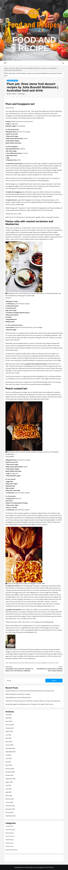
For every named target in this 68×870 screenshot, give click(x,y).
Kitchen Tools (9, 846)
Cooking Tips (9, 826)
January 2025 (9, 745)
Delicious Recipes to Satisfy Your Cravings (17, 694)
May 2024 (8, 762)
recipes (52, 663)
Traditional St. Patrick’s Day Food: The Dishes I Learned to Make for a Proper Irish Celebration (32, 701)
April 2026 (8, 718)
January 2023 (9, 802)
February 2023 (9, 799)
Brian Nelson (13, 94)
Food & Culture (10, 836)
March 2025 (8, 742)
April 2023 (8, 792)
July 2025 (8, 735)
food (30, 663)
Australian (12, 663)
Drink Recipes (9, 833)
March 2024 (8, 765)
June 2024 (8, 758)
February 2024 (9, 769)
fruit (33, 663)
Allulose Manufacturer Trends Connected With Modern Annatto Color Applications (29, 691)
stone (56, 663)
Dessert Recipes (12, 80)
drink (26, 663)
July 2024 (8, 755)
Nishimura (44, 663)
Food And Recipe (34, 44)
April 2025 (8, 738)
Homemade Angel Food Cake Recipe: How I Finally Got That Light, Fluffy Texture (29, 704)
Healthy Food (9, 843)
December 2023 (10, 772)
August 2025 (9, 731)
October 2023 (9, 775)
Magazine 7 (42, 867)
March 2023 (8, 796)
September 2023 (10, 779)
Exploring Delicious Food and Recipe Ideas (18, 697)
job (36, 663)
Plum (48, 663)
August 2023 (9, 782)
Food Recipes (9, 840)
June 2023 (8, 789)
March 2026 (8, 721)
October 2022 (9, 812)
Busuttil (17, 663)
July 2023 (8, 785)
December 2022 (10, 806)
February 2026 (9, 725)
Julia (39, 663)
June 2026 (8, 715)
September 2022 (10, 816)
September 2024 (10, 752)
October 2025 (9, 728)
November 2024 (10, 748)
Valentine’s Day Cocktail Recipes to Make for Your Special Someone (19, 669)
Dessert (22, 663)
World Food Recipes (11, 850)
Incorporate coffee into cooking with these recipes (50, 669)
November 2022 (10, 809)
